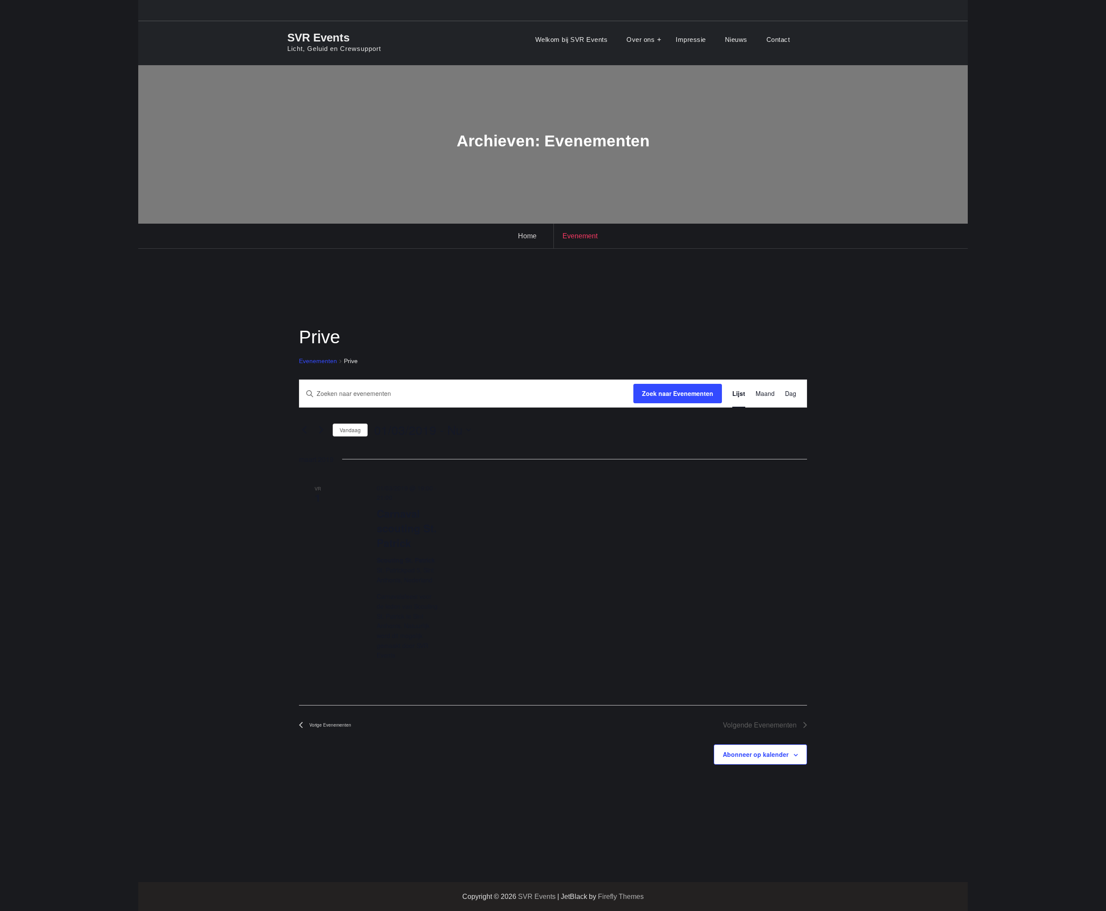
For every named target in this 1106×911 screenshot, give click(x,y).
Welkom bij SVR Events (571, 39)
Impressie (691, 39)
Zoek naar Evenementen (677, 393)
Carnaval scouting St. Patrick (407, 528)
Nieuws (736, 39)
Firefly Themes (621, 896)
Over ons (640, 39)
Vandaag (350, 429)
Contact (778, 39)
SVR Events (318, 37)
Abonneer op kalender (755, 754)
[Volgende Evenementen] (321, 430)
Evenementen (318, 360)
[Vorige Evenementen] (304, 430)
